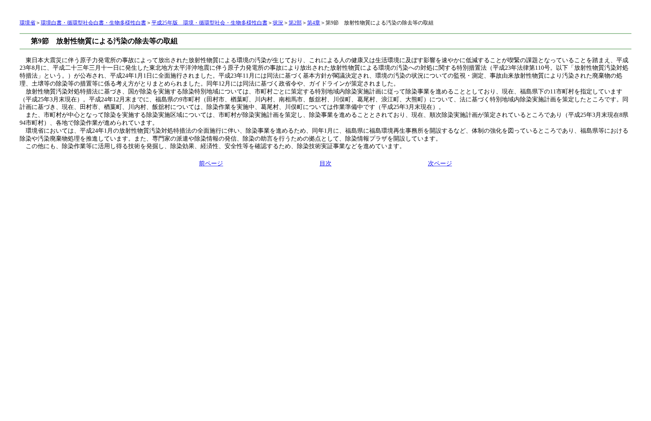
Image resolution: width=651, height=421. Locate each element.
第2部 (295, 23)
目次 (325, 163)
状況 (278, 23)
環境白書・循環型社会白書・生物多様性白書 (93, 23)
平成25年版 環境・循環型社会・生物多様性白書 (209, 23)
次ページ (440, 163)
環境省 (27, 23)
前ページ (211, 163)
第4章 (313, 23)
